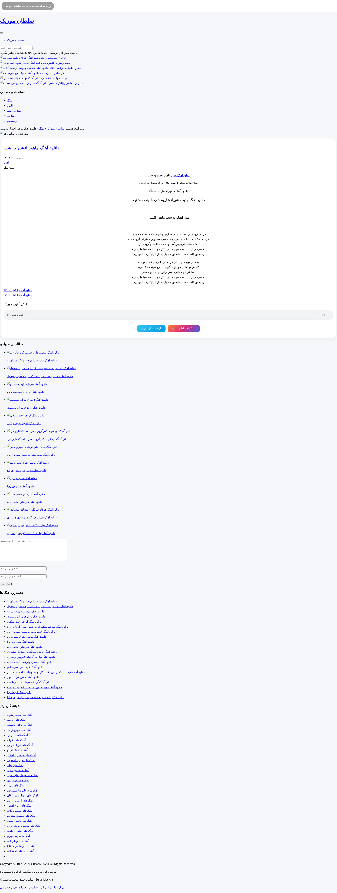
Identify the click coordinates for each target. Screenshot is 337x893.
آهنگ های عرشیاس (18, 780)
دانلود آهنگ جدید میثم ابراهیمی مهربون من (31, 631)
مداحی (11, 115)
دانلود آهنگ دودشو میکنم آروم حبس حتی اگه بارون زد (37, 626)
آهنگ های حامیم (16, 719)
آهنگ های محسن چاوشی (21, 755)
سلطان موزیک (15, 39)
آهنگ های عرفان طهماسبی (22, 775)
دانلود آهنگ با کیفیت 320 (18, 295)
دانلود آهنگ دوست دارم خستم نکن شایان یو (32, 601)
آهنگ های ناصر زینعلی (19, 820)
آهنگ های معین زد (17, 735)
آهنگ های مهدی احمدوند (21, 760)
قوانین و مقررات (28, 887)
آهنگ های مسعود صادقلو (21, 815)
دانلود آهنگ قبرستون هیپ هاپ (24, 646)
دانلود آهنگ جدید (180, 175)
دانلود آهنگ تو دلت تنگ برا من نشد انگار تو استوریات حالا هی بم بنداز (46, 672)
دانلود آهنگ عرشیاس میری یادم (25, 666)
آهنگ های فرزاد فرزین (20, 744)
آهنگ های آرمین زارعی (20, 800)
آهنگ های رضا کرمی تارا (21, 845)
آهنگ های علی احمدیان (21, 851)
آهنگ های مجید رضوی (19, 714)
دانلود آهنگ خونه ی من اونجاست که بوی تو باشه (34, 687)
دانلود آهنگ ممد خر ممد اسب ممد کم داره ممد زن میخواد (40, 606)
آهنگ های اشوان (16, 740)
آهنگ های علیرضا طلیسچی (22, 790)
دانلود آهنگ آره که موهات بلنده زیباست (29, 682)
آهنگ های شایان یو (17, 750)
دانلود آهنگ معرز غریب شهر (23, 676)
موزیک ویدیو (14, 110)
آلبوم (10, 105)
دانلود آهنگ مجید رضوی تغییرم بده (26, 636)
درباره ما (59, 887)
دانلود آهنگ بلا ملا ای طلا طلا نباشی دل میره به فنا (35, 697)
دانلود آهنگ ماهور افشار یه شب (31, 147)
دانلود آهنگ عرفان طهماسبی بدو (25, 611)
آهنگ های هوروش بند (19, 729)
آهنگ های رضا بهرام (18, 835)
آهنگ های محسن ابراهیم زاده (23, 825)
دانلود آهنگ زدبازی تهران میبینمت (26, 616)
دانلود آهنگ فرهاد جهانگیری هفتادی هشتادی (32, 651)
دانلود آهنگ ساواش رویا (20, 641)
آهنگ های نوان (15, 765)
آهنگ (9, 100)
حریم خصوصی (8, 887)
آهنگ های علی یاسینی (19, 724)
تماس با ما (46, 887)
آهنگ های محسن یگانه (19, 810)
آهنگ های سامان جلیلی (20, 830)
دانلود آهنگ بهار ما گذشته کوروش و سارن (31, 656)
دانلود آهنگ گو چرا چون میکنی (24, 621)
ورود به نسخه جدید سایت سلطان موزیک (28, 5)
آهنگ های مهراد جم (18, 770)
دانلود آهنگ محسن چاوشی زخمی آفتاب (29, 661)
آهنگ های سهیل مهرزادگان (22, 795)
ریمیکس (12, 120)
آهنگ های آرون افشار (19, 805)
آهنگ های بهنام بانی (18, 841)
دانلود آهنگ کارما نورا (19, 692)
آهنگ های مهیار (15, 785)
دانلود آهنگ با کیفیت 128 (18, 290)
